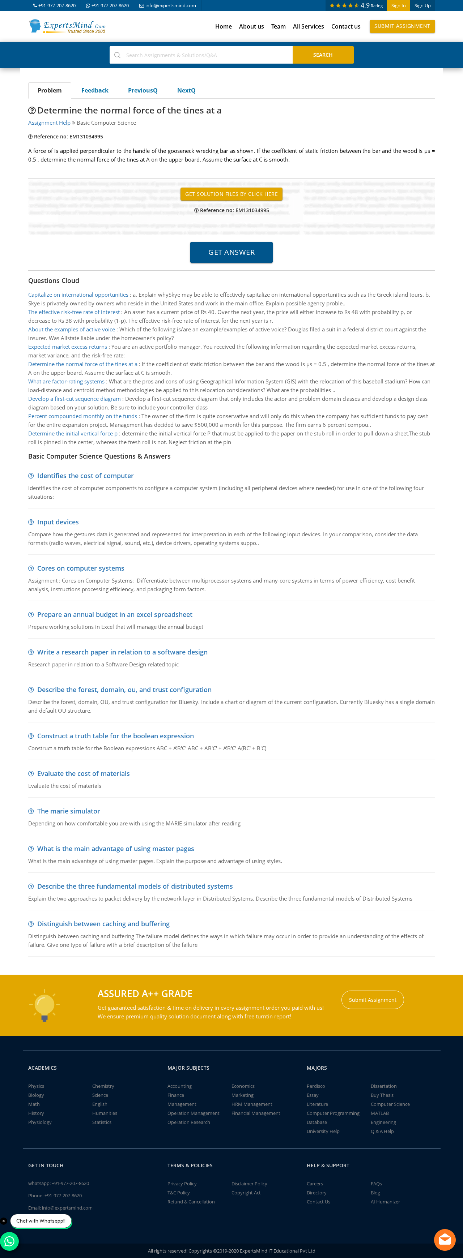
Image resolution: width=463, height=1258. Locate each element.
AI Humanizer (385, 1201)
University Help (323, 1131)
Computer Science (390, 1104)
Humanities (104, 1113)
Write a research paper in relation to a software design (122, 652)
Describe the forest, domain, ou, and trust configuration (124, 689)
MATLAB (380, 1113)
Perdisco (316, 1086)
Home (223, 26)
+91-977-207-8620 (57, 5)
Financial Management (256, 1113)
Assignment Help (49, 122)
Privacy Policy (182, 1183)
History (36, 1113)
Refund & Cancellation (191, 1201)
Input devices (58, 522)
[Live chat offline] (445, 1240)
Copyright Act (246, 1192)
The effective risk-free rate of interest (74, 311)
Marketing (243, 1095)
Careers (315, 1183)
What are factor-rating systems (66, 381)
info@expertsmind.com (170, 5)
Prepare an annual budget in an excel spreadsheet (114, 614)
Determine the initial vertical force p (73, 433)
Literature (317, 1104)
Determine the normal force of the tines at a (82, 364)
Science (100, 1095)
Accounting (179, 1086)
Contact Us (318, 1201)
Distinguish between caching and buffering (103, 923)
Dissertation (384, 1086)
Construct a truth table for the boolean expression (115, 735)
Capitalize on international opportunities (78, 294)
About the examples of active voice (71, 329)
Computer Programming (333, 1113)
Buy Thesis (382, 1095)
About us (251, 26)
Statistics (101, 1122)
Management (181, 1104)
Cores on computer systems (80, 568)
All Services (308, 26)
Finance (175, 1095)
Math (34, 1104)
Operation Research (188, 1122)
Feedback (95, 90)
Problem (50, 90)
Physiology (40, 1122)
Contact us (346, 26)
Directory (317, 1192)
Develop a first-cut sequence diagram (74, 398)
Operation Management (193, 1113)
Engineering (383, 1122)
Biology (36, 1095)
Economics (243, 1086)
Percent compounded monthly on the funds (82, 416)
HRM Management (252, 1104)
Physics (36, 1086)
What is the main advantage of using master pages (115, 848)
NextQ (186, 90)
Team (278, 26)
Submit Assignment (402, 25)
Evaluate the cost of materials (83, 773)
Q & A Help (382, 1131)
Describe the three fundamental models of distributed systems (135, 886)
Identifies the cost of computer (85, 475)
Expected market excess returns (67, 346)
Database (317, 1122)
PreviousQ (143, 90)
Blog (375, 1192)
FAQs (376, 1183)
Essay (313, 1095)
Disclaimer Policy (249, 1183)
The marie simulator (68, 811)
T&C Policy (178, 1192)
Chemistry (103, 1086)
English (99, 1104)
